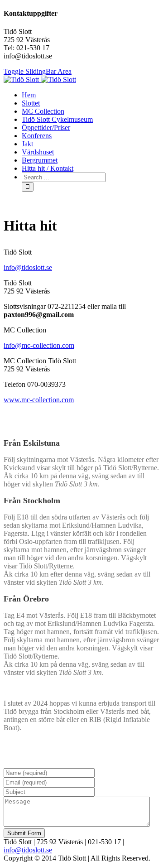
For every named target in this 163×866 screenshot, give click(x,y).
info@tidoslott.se (28, 267)
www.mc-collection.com (39, 400)
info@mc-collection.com (39, 345)
